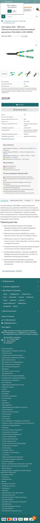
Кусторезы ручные (9, 23)
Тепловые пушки (7, 450)
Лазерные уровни (8, 387)
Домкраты (5, 369)
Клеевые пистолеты (9, 484)
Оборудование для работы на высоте (15, 407)
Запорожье (7, 306)
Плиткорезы (6, 418)
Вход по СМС (25, 10)
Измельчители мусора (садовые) (13, 376)
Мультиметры (6, 398)
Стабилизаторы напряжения (11, 434)
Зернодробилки (7, 373)
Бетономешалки (7, 348)
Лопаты (4, 389)
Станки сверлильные (9, 441)
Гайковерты (6, 488)
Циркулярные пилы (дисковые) (13, 493)
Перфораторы (7, 479)
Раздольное (22, 303)
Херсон (15, 306)
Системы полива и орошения (12, 430)
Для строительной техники (11, 364)
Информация (8, 281)
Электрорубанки (7, 508)
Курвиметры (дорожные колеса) (13, 385)
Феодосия (30, 297)
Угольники (5, 455)
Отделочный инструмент (10, 412)
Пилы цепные (6, 414)
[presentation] (1, 74)
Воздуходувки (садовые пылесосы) (14, 351)
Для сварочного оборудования (12, 362)
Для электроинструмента (10, 366)
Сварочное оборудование (11, 425)
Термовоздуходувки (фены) (11, 506)
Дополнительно (9, 311)
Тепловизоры (6, 448)
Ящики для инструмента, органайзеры (15, 466)
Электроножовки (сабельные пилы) (14, 497)
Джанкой (13, 300)
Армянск (22, 300)
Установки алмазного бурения (12, 459)
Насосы (4, 400)
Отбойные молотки (8, 486)
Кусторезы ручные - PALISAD (12, 271)
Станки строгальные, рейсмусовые (14, 443)
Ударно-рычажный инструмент (12, 457)
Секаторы (5, 427)
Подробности (5, 92)
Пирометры (6, 416)
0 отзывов (24, 36)
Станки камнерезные (9, 436)
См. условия (13, 157)
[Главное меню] (27, 2)
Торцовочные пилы (8, 495)
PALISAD (26, 81)
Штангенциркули (8, 461)
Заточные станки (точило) (10, 371)
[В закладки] (36, 41)
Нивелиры (5, 403)
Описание (4, 200)
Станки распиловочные (10, 439)
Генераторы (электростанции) (12, 355)
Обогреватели (7, 405)
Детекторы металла (8, 360)
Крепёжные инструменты (11, 380)
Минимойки (6, 391)
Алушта (21, 297)
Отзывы (28, 200)
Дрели (4, 481)
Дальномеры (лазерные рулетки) (13, 357)
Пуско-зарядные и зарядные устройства (15, 421)
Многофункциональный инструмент (14, 502)
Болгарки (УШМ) (7, 474)
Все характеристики (7, 138)
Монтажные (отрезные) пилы (12, 511)
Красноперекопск (9, 303)
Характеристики (16, 200)
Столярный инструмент (10, 446)
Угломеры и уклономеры (10, 452)
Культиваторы (7, 382)
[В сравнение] (36, 45)
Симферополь (14, 294)
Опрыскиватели (7, 409)
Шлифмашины (7, 504)
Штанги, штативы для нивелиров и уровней (17, 464)
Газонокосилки (7, 353)
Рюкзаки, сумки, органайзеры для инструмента (18, 423)
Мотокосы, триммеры (9, 396)
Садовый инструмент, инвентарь (15, 21)
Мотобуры (5, 394)
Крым (5, 294)
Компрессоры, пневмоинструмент (13, 378)
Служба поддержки (11, 287)
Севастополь (26, 294)
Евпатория (12, 297)
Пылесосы (5, 477)
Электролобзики (7, 499)
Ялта (5, 297)
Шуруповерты (7, 468)
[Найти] (37, 16)
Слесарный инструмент (10, 432)
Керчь (5, 300)
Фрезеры (5, 490)
